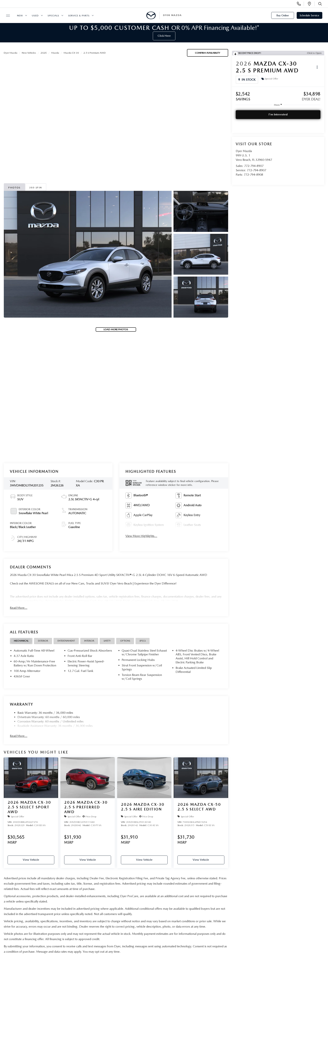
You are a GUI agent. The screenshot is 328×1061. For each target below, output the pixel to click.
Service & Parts (79, 15)
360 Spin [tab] (35, 187)
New (20, 15)
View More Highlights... (141, 536)
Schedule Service (309, 15)
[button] (88, 254)
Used (35, 15)
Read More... (18, 608)
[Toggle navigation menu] (6, 15)
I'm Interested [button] (278, 114)
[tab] (21, 641)
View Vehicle (31, 859)
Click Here (164, 35)
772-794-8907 (253, 166)
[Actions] (317, 67)
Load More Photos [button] (116, 329)
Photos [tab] (14, 187)
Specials (53, 15)
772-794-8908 (253, 174)
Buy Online (282, 15)
